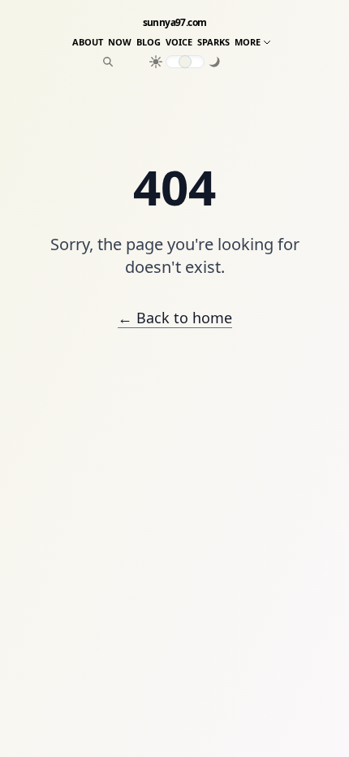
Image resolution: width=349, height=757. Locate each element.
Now (119, 42)
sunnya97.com (175, 22)
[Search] (108, 61)
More (248, 42)
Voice (179, 42)
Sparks (213, 42)
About (87, 42)
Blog (148, 42)
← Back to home (175, 317)
